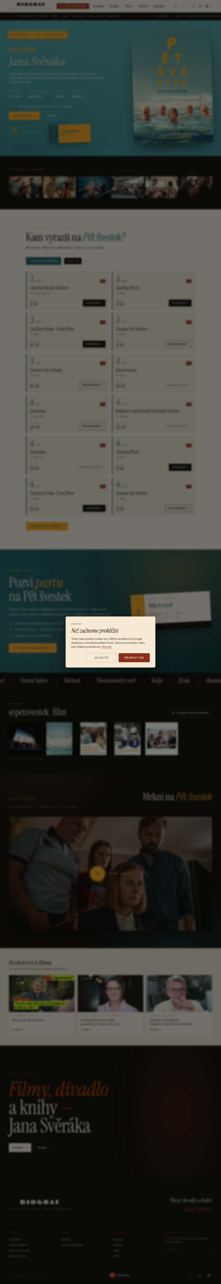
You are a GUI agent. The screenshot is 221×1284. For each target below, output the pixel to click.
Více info (107, 646)
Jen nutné (101, 657)
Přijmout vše (134, 657)
